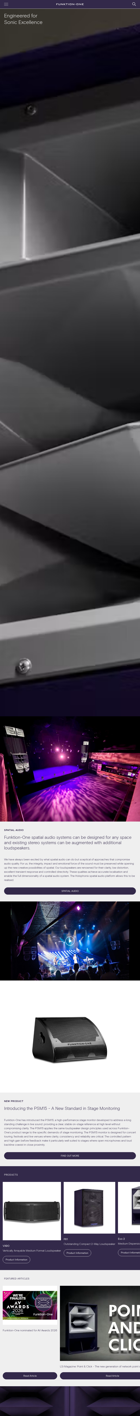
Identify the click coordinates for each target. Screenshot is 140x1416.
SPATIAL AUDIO (70, 890)
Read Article (30, 1375)
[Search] (134, 4)
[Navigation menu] (6, 4)
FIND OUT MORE (70, 1155)
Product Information (16, 1259)
